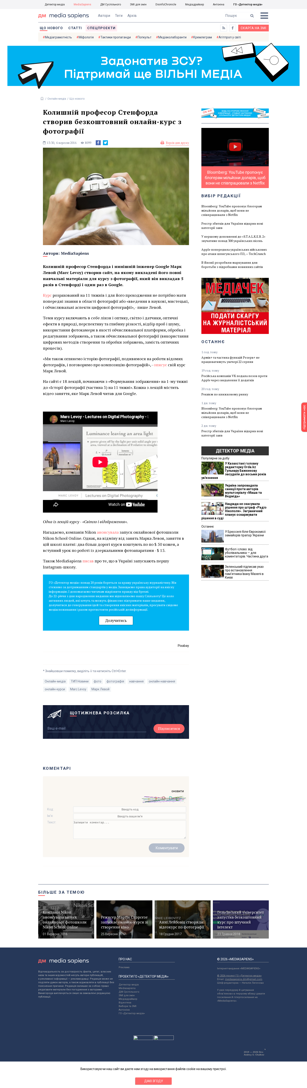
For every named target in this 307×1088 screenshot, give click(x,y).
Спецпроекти (101, 28)
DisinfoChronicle (166, 4)
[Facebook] (98, 142)
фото (97, 681)
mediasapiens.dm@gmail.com (243, 979)
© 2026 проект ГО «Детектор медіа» (239, 975)
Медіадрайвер (194, 4)
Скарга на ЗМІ (253, 28)
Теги (118, 15)
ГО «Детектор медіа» (248, 4)
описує (160, 364)
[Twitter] (105, 142)
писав (88, 561)
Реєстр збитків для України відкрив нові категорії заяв (232, 225)
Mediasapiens (127, 988)
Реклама (124, 967)
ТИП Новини (80, 681)
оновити (177, 791)
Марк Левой (100, 689)
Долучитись (116, 620)
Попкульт (144, 37)
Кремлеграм (202, 37)
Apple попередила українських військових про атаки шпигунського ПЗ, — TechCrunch (234, 251)
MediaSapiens (82, 4)
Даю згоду (153, 1081)
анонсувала (108, 532)
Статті (75, 28)
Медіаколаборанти (172, 37)
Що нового (51, 28)
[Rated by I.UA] (143, 1039)
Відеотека (125, 1002)
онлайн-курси (55, 689)
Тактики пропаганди (115, 37)
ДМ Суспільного (110, 4)
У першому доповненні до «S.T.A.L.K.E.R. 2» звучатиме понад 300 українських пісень (233, 238)
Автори (104, 15)
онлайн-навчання (162, 681)
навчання (136, 681)
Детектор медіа (55, 4)
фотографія (115, 681)
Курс (47, 295)
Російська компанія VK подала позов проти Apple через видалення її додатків (234, 378)
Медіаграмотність (58, 37)
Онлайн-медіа (56, 98)
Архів (132, 15)
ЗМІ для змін (138, 4)
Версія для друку (177, 143)
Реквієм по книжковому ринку (224, 394)
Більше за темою (61, 892)
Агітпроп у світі (230, 37)
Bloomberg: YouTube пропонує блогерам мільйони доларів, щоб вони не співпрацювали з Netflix (231, 210)
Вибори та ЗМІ (127, 1006)
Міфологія (86, 37)
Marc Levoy (78, 689)
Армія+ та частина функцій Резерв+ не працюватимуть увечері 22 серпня (230, 359)
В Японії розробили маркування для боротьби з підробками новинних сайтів (232, 264)
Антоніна (218, 4)
